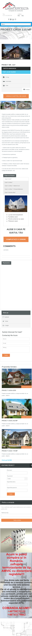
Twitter (6, 321)
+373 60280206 (7, 15)
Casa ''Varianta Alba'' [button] (10, 192)
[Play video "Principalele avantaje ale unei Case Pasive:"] (24, 105)
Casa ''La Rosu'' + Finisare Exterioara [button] (14, 189)
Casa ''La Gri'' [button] (8, 179)
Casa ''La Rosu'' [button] (9, 182)
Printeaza (27, 89)
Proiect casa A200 (9, 390)
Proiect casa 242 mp (10, 420)
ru (23, 16)
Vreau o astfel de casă (16, 96)
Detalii (7, 395)
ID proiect (9, 470)
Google (7, 325)
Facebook (6, 317)
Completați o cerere (16, 239)
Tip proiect (10, 476)
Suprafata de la (11, 481)
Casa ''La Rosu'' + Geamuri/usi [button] (12, 185)
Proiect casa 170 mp (10, 451)
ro (19, 16)
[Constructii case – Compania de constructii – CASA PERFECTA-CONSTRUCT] (16, 6)
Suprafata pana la (12, 487)
